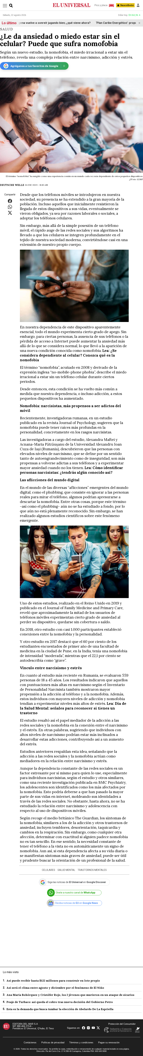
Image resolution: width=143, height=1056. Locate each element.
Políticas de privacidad (52, 1042)
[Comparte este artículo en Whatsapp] (10, 207)
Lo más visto (11, 972)
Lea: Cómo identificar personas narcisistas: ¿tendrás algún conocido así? (71, 470)
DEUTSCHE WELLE (12, 185)
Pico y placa (101, 5)
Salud (6, 29)
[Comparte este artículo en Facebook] (10, 201)
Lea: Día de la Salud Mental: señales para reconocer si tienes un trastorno (73, 708)
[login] (138, 5)
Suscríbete (127, 5)
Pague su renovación (108, 1042)
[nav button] (5, 5)
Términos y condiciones (81, 1042)
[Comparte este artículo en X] (10, 213)
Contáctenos (30, 1042)
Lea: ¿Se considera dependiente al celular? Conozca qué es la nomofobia (68, 355)
